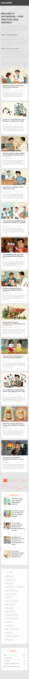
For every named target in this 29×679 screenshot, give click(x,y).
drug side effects (9, 604)
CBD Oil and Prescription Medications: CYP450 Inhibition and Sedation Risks (14, 323)
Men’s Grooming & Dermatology (12, 666)
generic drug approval (11, 629)
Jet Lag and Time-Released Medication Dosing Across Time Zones (13, 459)
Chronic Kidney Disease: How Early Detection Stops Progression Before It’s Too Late (18, 526)
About (3, 486)
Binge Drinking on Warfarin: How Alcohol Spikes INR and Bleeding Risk (13, 256)
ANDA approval (9, 608)
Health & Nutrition (8, 658)
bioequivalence (9, 583)
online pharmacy (9, 587)
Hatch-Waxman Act (10, 611)
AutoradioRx (6, 3)
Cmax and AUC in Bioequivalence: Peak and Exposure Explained (13, 356)
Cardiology (6, 660)
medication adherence (11, 590)
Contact (25, 486)
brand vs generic (9, 625)
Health (5, 655)
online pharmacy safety (11, 618)
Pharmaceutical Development (11, 663)
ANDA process (9, 639)
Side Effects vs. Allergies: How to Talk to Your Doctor (13, 187)
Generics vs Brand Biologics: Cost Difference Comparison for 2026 (13, 120)
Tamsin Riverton (8, 90)
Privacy (13, 486)
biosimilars (8, 597)
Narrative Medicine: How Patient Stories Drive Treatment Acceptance (13, 87)
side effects (20, 587)
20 (23, 480)
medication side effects (11, 615)
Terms (8, 486)
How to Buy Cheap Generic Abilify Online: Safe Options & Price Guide (14, 390)
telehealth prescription (11, 601)
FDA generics (8, 632)
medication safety (10, 580)
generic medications (10, 594)
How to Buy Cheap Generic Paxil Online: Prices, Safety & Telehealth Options (14, 425)
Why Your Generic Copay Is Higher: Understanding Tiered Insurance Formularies (14, 154)
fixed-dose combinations (12, 636)
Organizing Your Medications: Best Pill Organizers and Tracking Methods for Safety (18, 540)
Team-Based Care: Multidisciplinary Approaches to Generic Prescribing (14, 221)
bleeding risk (8, 622)
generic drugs (9, 576)
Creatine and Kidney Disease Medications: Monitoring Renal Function (12, 290)
